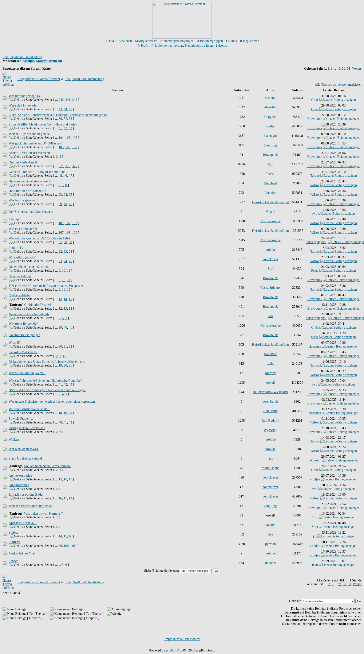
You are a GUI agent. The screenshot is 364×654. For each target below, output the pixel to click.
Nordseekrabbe (270, 221)
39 (60, 204)
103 (74, 223)
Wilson (315, 185)
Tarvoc (270, 173)
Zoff (270, 268)
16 (65, 479)
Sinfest (13, 532)
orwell (270, 382)
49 (338, 68)
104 (61, 137)
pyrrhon (270, 544)
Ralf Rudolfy (270, 420)
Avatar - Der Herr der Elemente (30, 153)
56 (60, 118)
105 (67, 137)
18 (60, 413)
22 (60, 251)
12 (60, 308)
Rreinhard (270, 183)
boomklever (270, 259)
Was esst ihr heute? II (23, 229)
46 (65, 175)
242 (74, 99)
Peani (314, 270)
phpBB (171, 650)
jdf (315, 536)
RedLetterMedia (19, 295)
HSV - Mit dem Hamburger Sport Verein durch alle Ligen (47, 390)
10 (63, 270)
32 (70, 346)
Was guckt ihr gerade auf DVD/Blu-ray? (36, 143)
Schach (13, 561)
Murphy (270, 373)
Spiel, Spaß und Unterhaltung (22, 57)
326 (74, 166)
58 (70, 118)
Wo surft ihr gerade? (22, 257)
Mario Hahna (270, 468)
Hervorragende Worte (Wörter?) (30, 181)
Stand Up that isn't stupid (25, 458)
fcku (315, 564)
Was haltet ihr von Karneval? (43, 513)
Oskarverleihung (20, 276)
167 (61, 232)
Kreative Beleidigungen (24, 335)
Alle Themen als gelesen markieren (338, 84)
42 (65, 128)
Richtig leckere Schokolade (27, 428)
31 (65, 346)
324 (61, 166)
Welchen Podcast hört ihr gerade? (31, 506)
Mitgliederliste (147, 41)
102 (67, 223)
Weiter (356, 68)
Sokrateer (270, 354)
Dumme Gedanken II (23, 162)
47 (70, 175)
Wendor (270, 192)
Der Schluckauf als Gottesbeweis (31, 211)
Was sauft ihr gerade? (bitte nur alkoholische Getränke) (45, 380)
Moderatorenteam (49, 61)
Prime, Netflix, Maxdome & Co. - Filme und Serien (43, 124)
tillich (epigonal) (316, 242)
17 (70, 479)
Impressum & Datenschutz (182, 639)
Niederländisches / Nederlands (29, 314)
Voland (270, 211)
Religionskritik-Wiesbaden (270, 392)
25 (70, 194)
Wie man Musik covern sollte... (29, 409)
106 (74, 137)
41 (60, 128)
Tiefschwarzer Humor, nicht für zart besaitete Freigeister (46, 285)
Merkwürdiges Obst (22, 553)
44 (65, 109)
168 (67, 232)
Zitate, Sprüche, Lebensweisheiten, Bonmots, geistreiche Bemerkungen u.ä (58, 115)
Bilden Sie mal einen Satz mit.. (29, 266)
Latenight (270, 136)
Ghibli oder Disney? (37, 304)
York (315, 517)
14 (65, 299)
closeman (315, 346)
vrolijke (28, 61)
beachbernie (270, 401)
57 (65, 118)
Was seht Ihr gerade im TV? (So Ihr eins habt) (39, 238)
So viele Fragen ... (21, 418)
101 (61, 223)
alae (270, 534)
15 (70, 299)
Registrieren (251, 41)
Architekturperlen (20, 475)
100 (66, 545)
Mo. (270, 164)
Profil (144, 45)
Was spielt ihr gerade (22, 105)
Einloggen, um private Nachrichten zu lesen (184, 45)
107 (74, 147)
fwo (314, 213)
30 (60, 346)
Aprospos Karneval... (23, 523)
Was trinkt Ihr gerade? (23, 323)
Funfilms (14, 542)
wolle (314, 337)
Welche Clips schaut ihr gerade (29, 134)
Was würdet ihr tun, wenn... (27, 373)
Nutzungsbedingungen (178, 41)
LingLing (270, 145)
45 (70, 109)
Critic (314, 99)
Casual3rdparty (270, 287)
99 (70, 242)
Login (223, 45)
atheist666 (270, 107)
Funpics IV (16, 247)
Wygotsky (270, 430)
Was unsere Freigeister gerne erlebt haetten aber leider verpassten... (53, 401)
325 (67, 166)
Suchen (127, 41)
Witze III (14, 342)
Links (233, 41)
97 (60, 242)
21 (70, 365)
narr (270, 316)
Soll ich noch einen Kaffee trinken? (47, 466)
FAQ (112, 41)
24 (65, 194)
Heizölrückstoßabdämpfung (270, 202)
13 (60, 299)
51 (348, 68)
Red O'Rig (270, 411)
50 (343, 68)
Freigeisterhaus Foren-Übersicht (38, 79)
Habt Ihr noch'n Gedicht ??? (27, 191)
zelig (270, 363)
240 (61, 99)
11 (68, 270)
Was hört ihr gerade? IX (24, 96)
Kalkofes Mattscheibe (23, 352)
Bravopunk (314, 118)
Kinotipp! (15, 219)
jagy (270, 458)
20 (65, 365)
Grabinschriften (19, 485)
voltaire (270, 525)
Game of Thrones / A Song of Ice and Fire (37, 172)
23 (60, 194)
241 (67, 99)
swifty (270, 126)
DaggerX (270, 117)
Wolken (14, 439)
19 (60, 365)
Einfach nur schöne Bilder (26, 494)
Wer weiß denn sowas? (24, 449)
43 (60, 109)
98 (65, 242)
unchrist (270, 563)
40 (65, 204)
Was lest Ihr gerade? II (23, 200)
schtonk (270, 98)
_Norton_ (314, 460)
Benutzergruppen (211, 41)
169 (74, 232)
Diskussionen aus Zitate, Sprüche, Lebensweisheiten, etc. (47, 361)
